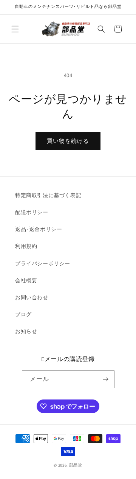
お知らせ (26, 331)
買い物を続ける (68, 140)
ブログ (23, 314)
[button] (15, 29)
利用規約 (26, 246)
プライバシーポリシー (42, 263)
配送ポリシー (31, 212)
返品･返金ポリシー (38, 229)
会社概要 (26, 280)
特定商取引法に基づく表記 (48, 195)
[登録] (105, 379)
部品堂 (75, 465)
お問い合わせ (31, 297)
